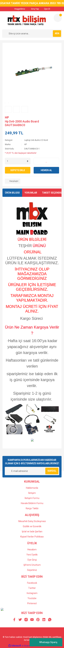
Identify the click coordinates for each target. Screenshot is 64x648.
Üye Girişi (32, 559)
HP (7, 117)
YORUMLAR (31, 192)
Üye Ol (47, 9)
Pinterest (32, 603)
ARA (57, 33)
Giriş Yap (35, 9)
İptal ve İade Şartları (32, 531)
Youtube (32, 598)
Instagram (32, 593)
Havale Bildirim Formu (32, 503)
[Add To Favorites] (46, 161)
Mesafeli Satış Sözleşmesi (32, 521)
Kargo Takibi (32, 508)
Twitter (32, 588)
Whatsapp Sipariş (48, 642)
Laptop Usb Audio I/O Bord (36, 140)
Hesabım (32, 549)
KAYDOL (52, 471)
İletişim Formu (32, 498)
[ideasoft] (14, 645)
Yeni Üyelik (32, 554)
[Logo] (26, 20)
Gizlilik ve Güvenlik (32, 526)
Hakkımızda (32, 488)
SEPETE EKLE (17, 170)
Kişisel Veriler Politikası (32, 536)
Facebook (32, 583)
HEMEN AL (46, 170)
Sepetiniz (32, 570)
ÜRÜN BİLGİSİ (12, 192)
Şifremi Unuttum (32, 565)
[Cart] (58, 18)
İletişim (32, 493)
